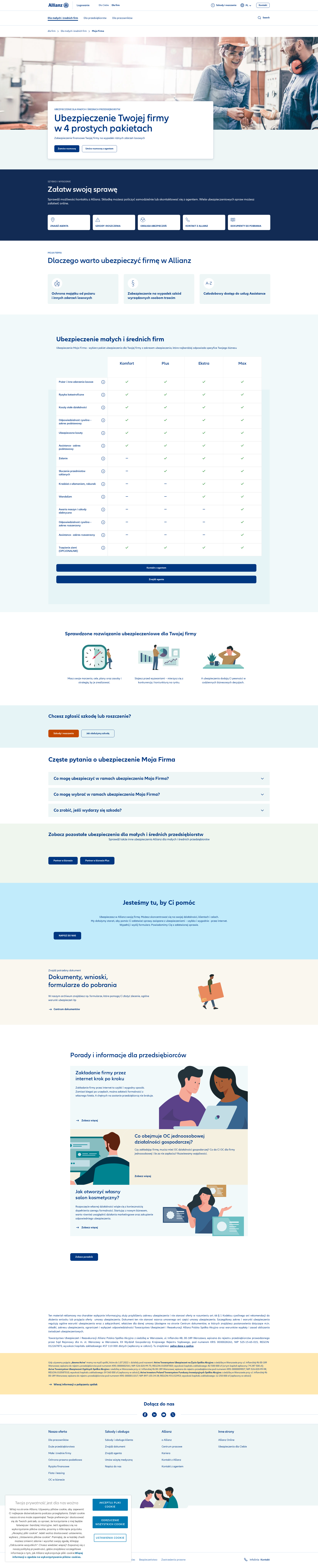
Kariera (166, 1453)
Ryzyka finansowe (58, 1466)
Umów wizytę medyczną (118, 1460)
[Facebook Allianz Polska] (145, 1414)
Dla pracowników (122, 18)
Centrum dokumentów (192, 1323)
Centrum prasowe (172, 1446)
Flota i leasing (56, 1473)
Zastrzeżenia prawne (173, 1559)
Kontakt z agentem (172, 1466)
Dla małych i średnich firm (63, 18)
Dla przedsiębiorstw (95, 18)
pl (247, 5)
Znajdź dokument (115, 1446)
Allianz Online (226, 1440)
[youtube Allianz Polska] (163, 1414)
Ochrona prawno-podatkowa (65, 1460)
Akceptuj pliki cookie (110, 1504)
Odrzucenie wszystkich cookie (110, 1522)
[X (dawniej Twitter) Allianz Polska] (173, 1414)
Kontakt (265, 1559)
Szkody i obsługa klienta (119, 1440)
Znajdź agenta (113, 1453)
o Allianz (167, 1440)
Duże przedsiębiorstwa (61, 1446)
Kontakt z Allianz (171, 1460)
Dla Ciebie (104, 5)
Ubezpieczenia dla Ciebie (232, 1446)
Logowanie (83, 5)
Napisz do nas (113, 1466)
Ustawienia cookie (110, 1538)
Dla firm (116, 5)
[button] (263, 18)
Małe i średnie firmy (59, 1453)
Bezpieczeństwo (148, 1559)
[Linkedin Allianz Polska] (154, 1414)
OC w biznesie (56, 1479)
